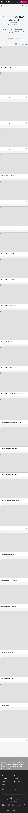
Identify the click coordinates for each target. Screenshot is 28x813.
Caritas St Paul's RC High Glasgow (9, 228)
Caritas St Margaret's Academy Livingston (11, 422)
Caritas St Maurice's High (7, 367)
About (3, 773)
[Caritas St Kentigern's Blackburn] (14, 437)
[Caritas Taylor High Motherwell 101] (14, 137)
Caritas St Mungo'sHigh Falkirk (8, 279)
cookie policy (6, 768)
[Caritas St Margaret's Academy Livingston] (14, 409)
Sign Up (23, 2)
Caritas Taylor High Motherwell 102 (10, 123)
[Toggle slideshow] (16, 44)
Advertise (16, 775)
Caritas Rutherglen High (7, 678)
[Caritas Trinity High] (14, 83)
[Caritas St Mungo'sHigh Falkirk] (14, 268)
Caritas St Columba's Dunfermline (9, 528)
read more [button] (14, 22)
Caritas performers (5, 740)
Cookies (16, 778)
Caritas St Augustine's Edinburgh (9, 580)
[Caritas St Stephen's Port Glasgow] (14, 190)
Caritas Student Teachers (7, 175)
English (3, 784)
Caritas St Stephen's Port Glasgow (10, 202)
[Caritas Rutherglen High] (14, 667)
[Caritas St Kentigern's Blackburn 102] (14, 463)
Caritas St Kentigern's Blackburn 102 (10, 474)
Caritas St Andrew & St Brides (8, 606)
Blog (3, 775)
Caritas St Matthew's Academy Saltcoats (11, 393)
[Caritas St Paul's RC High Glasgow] (14, 216)
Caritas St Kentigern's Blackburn (9, 448)
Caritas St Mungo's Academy (8, 305)
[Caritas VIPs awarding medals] (14, 56)
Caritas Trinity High (6, 97)
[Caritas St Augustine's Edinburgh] (14, 568)
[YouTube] (14, 811)
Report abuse (17, 781)
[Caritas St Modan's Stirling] (14, 325)
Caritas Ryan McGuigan (7, 652)
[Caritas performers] (14, 724)
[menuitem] (17, 2)
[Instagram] (20, 811)
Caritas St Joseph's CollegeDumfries (10, 500)
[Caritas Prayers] (14, 693)
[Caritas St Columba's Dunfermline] (14, 515)
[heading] (7, 2)
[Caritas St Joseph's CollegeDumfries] (14, 488)
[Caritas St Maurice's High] (14, 356)
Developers (5, 778)
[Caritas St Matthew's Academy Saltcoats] (14, 382)
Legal (3, 789)
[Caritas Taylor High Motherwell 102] (14, 111)
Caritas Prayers (5, 705)
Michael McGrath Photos (15, 25)
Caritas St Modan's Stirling (7, 341)
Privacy (16, 789)
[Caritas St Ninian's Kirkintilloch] (14, 242)
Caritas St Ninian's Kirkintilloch (8, 253)
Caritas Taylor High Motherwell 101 (10, 149)
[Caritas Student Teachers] (14, 163)
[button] (22, 6)
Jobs (15, 773)
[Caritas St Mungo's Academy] (14, 294)
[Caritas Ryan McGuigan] (14, 630)
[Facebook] (8, 811)
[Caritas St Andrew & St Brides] (14, 594)
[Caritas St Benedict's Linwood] (14, 542)
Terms (3, 791)
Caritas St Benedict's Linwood (8, 554)
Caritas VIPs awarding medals (8, 67)
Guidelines (4, 781)
